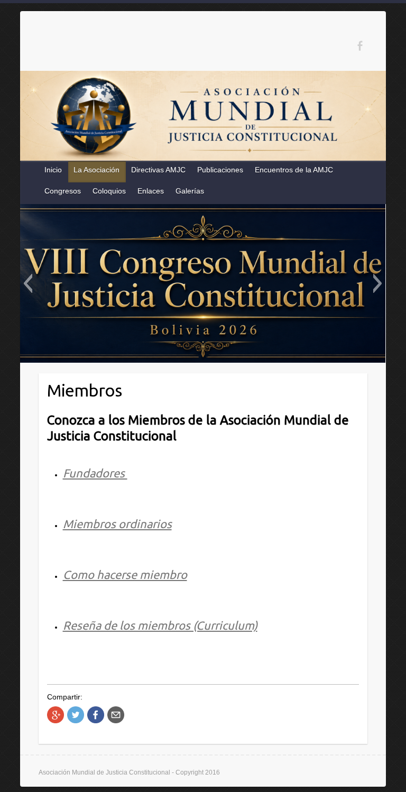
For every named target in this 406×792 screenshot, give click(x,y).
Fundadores (95, 473)
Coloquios (109, 191)
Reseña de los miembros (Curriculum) (160, 625)
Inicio (53, 169)
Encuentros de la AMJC (294, 169)
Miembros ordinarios (117, 523)
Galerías (190, 191)
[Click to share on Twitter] (75, 714)
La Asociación (96, 169)
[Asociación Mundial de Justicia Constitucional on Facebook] (360, 45)
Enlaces (150, 191)
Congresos (62, 191)
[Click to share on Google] (55, 714)
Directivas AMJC (158, 169)
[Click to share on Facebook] (95, 714)
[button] (28, 283)
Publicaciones (220, 169)
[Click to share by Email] (115, 714)
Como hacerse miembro (125, 574)
